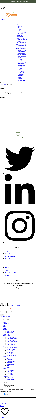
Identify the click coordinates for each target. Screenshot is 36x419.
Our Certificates (11, 331)
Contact (5, 376)
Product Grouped (11, 355)
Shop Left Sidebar (11, 337)
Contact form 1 (7, 335)
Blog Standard (10, 370)
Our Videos (10, 332)
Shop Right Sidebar (12, 338)
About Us (6, 323)
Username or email (5, 308)
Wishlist (2, 417)
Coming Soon (10, 364)
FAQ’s (8, 358)
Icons (8, 367)
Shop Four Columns (12, 343)
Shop (2, 399)
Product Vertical (11, 349)
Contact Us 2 (10, 379)
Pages (4, 356)
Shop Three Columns (12, 341)
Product (5, 346)
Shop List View (11, 340)
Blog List (9, 373)
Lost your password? (5, 316)
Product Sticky (10, 352)
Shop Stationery (11, 344)
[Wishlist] (5, 415)
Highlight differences (10, 386)
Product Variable (11, 353)
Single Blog (10, 374)
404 (8, 365)
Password (3, 312)
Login (2, 315)
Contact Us (6, 334)
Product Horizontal (12, 347)
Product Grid (10, 350)
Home (5, 322)
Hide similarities (9, 385)
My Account (3, 403)
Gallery (5, 329)
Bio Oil (5, 325)
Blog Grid (9, 371)
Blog (4, 328)
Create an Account (15, 305)
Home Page (3, 84)
